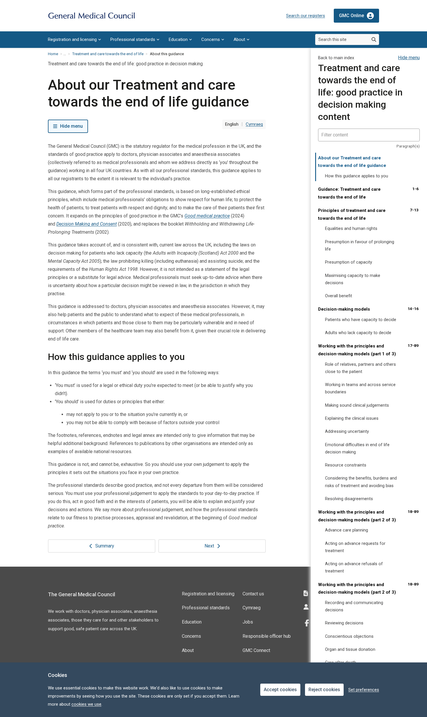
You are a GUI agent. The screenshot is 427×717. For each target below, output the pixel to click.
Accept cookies (280, 689)
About (239, 39)
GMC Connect (256, 650)
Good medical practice (207, 216)
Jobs (248, 622)
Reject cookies (324, 689)
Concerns (210, 39)
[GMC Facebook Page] (309, 623)
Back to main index (336, 57)
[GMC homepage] (91, 15)
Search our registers (305, 15)
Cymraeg (252, 607)
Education (178, 39)
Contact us (253, 594)
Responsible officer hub (267, 636)
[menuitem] (74, 39)
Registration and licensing (72, 39)
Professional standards (132, 39)
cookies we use (86, 704)
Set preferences (363, 689)
